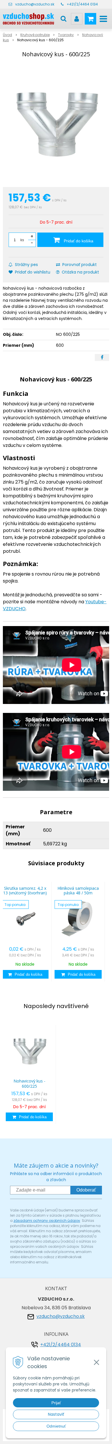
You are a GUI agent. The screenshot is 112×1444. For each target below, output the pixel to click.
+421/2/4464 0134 (82, 4)
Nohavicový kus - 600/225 (29, 1083)
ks (22, 239)
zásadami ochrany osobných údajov (46, 1220)
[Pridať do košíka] (25, 974)
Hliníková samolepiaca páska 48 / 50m (78, 890)
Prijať (56, 1402)
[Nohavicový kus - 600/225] (56, 123)
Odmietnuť (56, 1426)
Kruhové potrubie (35, 34)
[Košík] (90, 19)
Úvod (7, 34)
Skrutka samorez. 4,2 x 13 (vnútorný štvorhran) (25, 890)
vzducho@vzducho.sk (34, 4)
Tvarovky (66, 34)
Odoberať (86, 1190)
